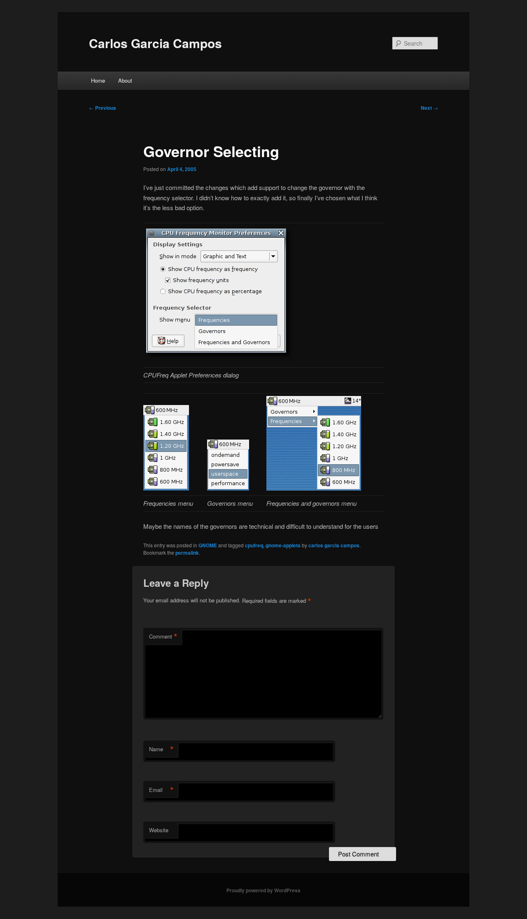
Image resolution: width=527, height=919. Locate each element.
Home (98, 80)
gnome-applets (283, 545)
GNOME (207, 545)
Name (161, 749)
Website (158, 830)
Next (429, 107)
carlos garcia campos (333, 545)
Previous (102, 107)
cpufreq (254, 545)
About (125, 80)
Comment (163, 636)
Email (161, 789)
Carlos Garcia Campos (155, 43)
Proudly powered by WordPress (263, 890)
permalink (187, 552)
